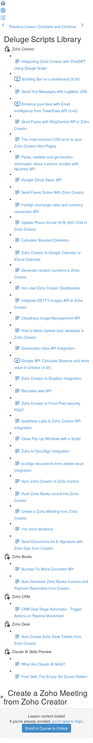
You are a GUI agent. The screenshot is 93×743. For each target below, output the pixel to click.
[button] (3, 4)
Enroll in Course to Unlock (46, 728)
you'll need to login (67, 721)
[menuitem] (3, 12)
